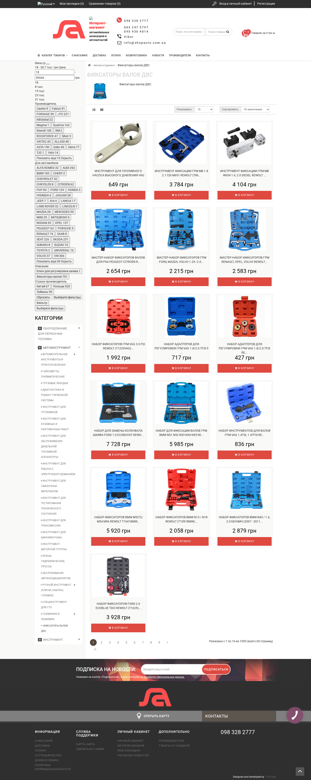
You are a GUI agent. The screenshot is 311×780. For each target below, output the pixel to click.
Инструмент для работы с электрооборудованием (56, 469)
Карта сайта (85, 744)
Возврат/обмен (47, 760)
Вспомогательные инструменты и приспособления (54, 359)
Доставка (99, 55)
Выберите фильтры (67, 297)
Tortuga (271, 776)
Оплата (116, 55)
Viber (129, 37)
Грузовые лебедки (55, 383)
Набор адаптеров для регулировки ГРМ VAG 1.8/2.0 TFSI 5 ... (181, 348)
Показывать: (184, 109)
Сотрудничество (48, 755)
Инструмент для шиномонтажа (53, 535)
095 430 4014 (42, 43)
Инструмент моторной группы (54, 547)
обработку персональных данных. (164, 676)
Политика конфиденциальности (52, 766)
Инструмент (52, 639)
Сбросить (43, 297)
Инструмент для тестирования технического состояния (53, 505)
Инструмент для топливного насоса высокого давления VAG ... (118, 175)
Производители (180, 55)
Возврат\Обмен (136, 55)
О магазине (80, 55)
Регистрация (266, 3)
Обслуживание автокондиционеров (55, 576)
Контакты (202, 55)
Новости (158, 55)
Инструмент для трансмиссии (53, 523)
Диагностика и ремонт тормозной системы (54, 395)
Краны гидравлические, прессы (53, 561)
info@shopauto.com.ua (145, 42)
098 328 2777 (42, 17)
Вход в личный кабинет (235, 3)
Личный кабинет (130, 740)
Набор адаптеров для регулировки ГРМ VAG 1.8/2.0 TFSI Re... (244, 348)
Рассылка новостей (133, 755)
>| (95, 649)
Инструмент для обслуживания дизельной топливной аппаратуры (53, 446)
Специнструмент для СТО (54, 605)
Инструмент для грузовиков (53, 409)
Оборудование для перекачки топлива (52, 334)
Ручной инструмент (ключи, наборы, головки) (56, 590)
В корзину (119, 195)
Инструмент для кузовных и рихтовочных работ (55, 424)
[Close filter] (48, 64)
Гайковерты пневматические (53, 374)
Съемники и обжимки (50, 616)
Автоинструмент (56, 347)
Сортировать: (230, 109)
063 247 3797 (42, 30)
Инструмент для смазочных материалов (53, 486)
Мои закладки (128, 750)
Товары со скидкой (174, 745)
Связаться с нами (90, 749)
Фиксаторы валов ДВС (54, 628)
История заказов (130, 745)
